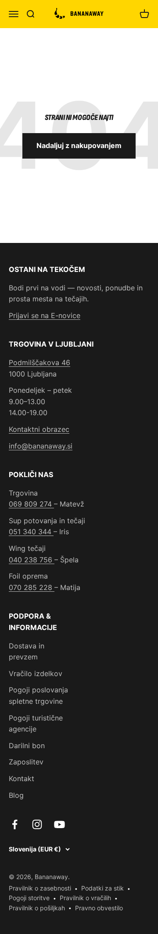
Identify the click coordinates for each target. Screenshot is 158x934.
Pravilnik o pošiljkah (37, 908)
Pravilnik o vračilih (85, 897)
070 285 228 (31, 587)
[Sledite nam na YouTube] (59, 824)
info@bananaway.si (40, 446)
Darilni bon (27, 745)
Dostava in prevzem (26, 651)
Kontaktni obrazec (39, 429)
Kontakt (21, 778)
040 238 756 (31, 559)
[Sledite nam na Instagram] (37, 824)
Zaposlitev (26, 761)
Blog (16, 795)
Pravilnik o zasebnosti (40, 888)
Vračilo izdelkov (35, 673)
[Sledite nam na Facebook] (15, 824)
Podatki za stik (102, 888)
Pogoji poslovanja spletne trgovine (38, 695)
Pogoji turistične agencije (36, 723)
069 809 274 (31, 504)
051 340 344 (31, 531)
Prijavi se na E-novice (44, 315)
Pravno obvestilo (99, 908)
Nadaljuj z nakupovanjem (79, 145)
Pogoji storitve (29, 897)
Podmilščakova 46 (39, 362)
